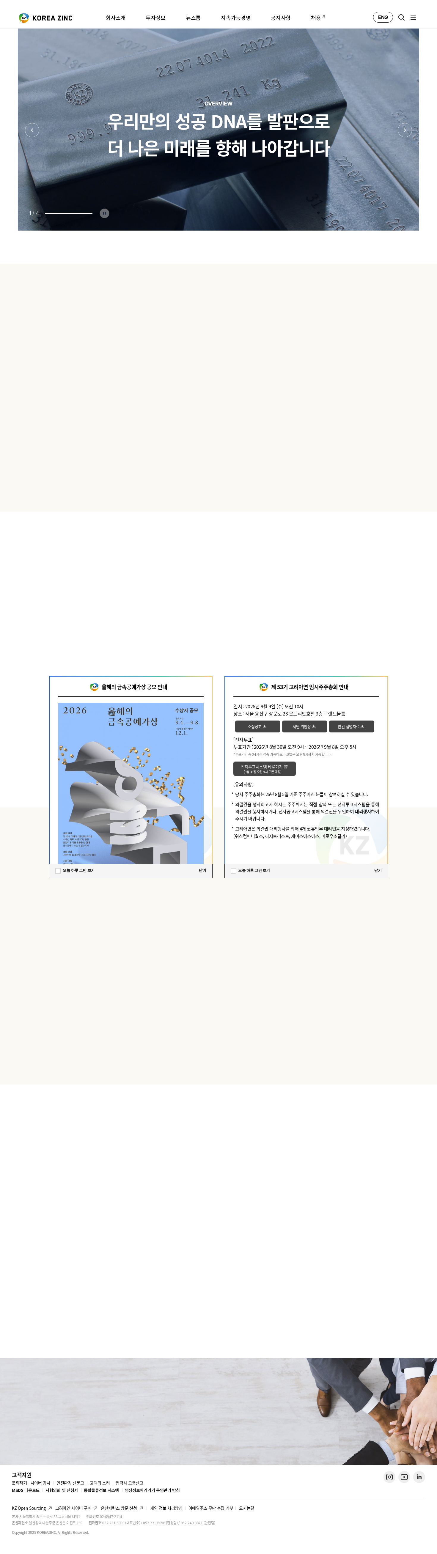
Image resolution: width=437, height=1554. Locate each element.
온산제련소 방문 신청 (119, 1508)
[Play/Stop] (104, 213)
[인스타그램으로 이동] (389, 1477)
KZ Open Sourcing (29, 1508)
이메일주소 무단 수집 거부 (210, 1508)
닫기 (202, 870)
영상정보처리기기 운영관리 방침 (152, 1490)
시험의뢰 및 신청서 (61, 1490)
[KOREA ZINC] (46, 17)
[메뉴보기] (413, 17)
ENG (383, 17)
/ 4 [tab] (34, 213)
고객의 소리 (100, 1483)
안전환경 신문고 (70, 1483)
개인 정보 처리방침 (166, 1508)
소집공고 (255, 726)
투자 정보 (218, 312)
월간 (393, 367)
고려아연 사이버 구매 (73, 1508)
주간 (376, 367)
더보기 (401, 1063)
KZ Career (52, 1413)
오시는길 (246, 1508)
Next (405, 130)
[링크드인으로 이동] (419, 1477)
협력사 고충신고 (129, 1483)
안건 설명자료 (348, 726)
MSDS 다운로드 (26, 1490)
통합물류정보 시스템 (101, 1490)
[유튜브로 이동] (404, 1477)
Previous (32, 130)
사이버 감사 (41, 1483)
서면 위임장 (302, 726)
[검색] (401, 17)
